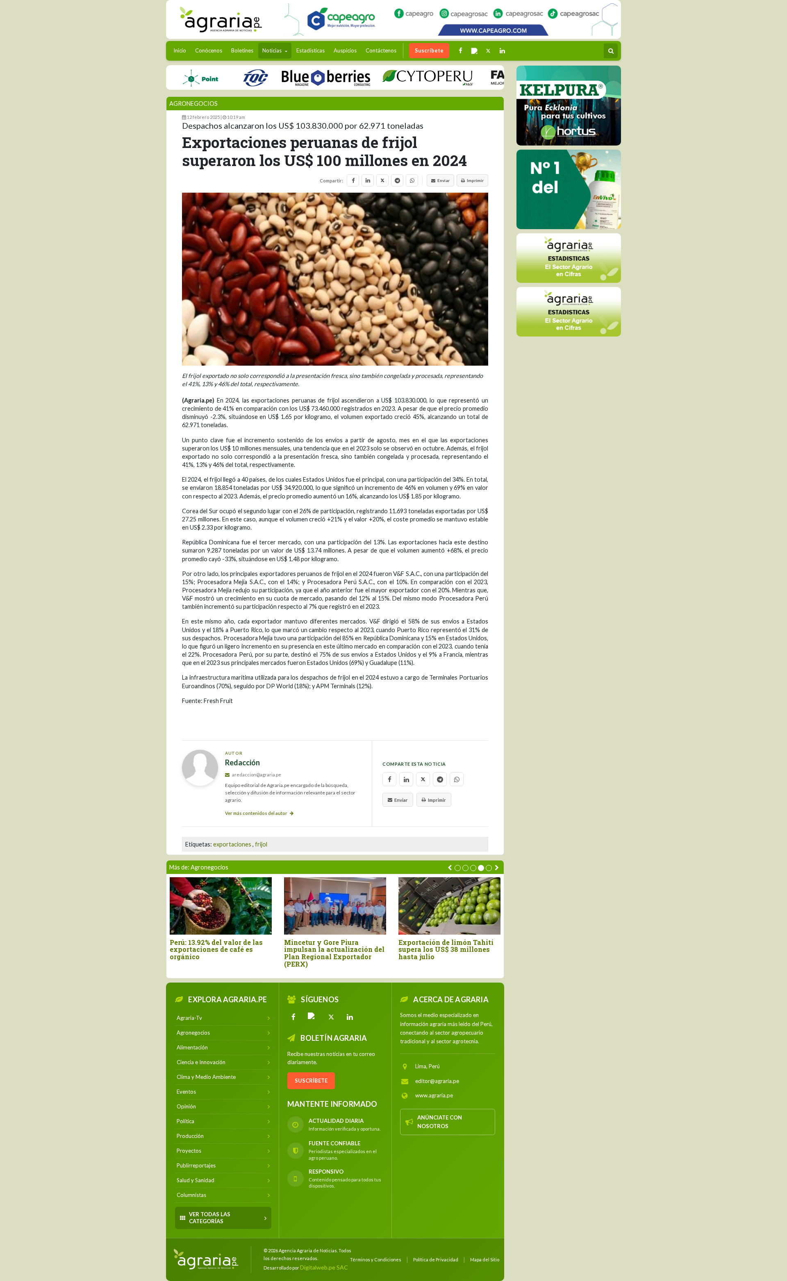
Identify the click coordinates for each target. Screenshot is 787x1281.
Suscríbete (429, 50)
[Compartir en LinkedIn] (368, 180)
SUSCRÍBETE (311, 1080)
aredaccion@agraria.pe (256, 774)
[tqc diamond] (568, 105)
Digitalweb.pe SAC (324, 1267)
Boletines (242, 50)
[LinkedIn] (350, 1017)
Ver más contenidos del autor (256, 813)
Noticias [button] (272, 50)
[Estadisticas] (568, 257)
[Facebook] (293, 1017)
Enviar (443, 180)
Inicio (181, 50)
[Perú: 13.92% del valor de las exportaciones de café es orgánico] (221, 905)
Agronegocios (193, 103)
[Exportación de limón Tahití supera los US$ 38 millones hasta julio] (449, 905)
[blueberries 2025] (299, 77)
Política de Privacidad (435, 1259)
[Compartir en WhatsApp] (412, 180)
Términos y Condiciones (375, 1259)
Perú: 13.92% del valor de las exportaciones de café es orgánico (216, 949)
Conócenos (208, 50)
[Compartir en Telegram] (397, 180)
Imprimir (475, 180)
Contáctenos (381, 50)
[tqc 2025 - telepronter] (228, 77)
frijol (261, 844)
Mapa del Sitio (484, 1259)
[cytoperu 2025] (400, 77)
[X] (331, 1017)
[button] (458, 868)
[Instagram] (312, 1017)
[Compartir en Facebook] (353, 180)
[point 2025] (173, 77)
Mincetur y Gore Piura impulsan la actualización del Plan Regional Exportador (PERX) (334, 953)
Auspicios (345, 50)
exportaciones (232, 844)
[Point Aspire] (451, 19)
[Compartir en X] (382, 180)
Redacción (242, 762)
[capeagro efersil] (566, 189)
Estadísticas (310, 50)
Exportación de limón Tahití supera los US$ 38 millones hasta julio (446, 949)
